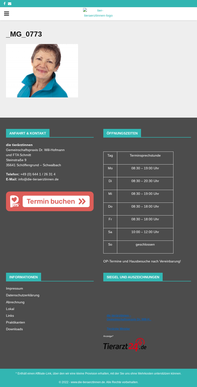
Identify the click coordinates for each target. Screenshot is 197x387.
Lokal (10, 309)
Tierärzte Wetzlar (118, 328)
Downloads (14, 329)
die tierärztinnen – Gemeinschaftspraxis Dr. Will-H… (129, 317)
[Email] (9, 3)
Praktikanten (15, 322)
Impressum (14, 288)
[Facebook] (5, 3)
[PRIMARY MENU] (6, 13)
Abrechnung (15, 302)
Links (10, 315)
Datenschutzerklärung (22, 295)
